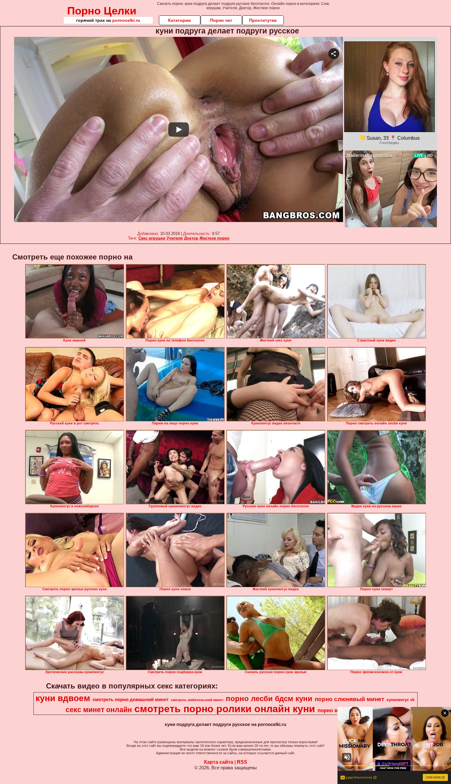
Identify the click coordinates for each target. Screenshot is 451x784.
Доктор (191, 238)
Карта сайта (218, 762)
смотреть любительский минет (197, 700)
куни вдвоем (63, 698)
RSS (242, 762)
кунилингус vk (400, 699)
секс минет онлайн (99, 710)
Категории (179, 20)
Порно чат (221, 20)
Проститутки (263, 20)
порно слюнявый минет (349, 699)
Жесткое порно (214, 238)
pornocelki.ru (126, 20)
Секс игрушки (151, 238)
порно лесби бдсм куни (269, 698)
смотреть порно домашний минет (130, 699)
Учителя (175, 238)
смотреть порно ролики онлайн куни (224, 708)
